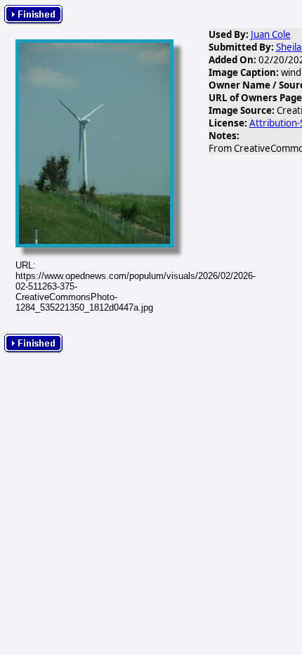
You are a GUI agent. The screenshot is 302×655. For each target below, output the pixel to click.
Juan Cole (271, 34)
